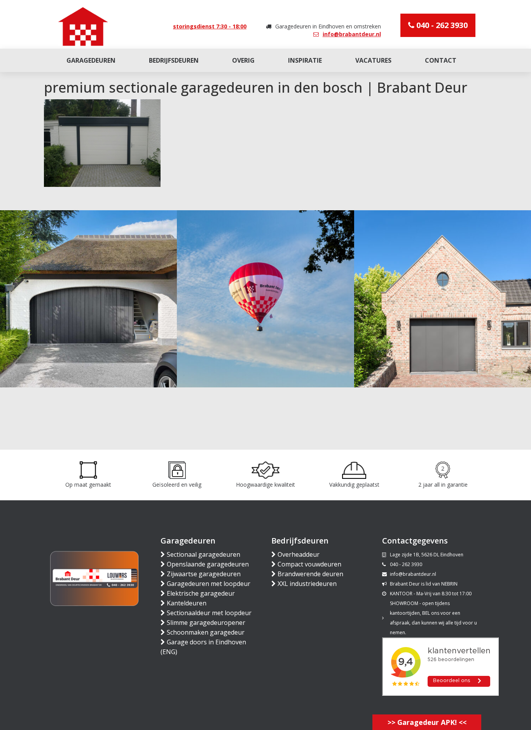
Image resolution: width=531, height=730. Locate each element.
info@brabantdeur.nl (352, 34)
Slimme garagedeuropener (206, 622)
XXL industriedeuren (307, 583)
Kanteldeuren (186, 603)
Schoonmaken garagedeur (206, 632)
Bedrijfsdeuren (174, 60)
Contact (440, 60)
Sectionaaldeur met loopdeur (209, 613)
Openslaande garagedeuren (208, 564)
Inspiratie (305, 60)
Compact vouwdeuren (309, 564)
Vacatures (373, 60)
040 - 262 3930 (441, 25)
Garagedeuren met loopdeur (208, 583)
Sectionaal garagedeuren (203, 554)
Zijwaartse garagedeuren (204, 574)
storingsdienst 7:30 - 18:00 (209, 26)
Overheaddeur (299, 554)
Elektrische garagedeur (201, 593)
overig (243, 60)
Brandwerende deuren (310, 574)
